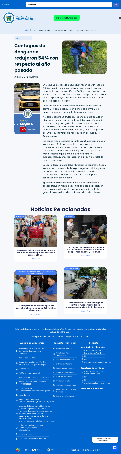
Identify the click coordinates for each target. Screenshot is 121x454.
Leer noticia (35, 258)
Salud (34, 30)
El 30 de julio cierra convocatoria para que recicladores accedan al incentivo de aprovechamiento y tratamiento (85, 249)
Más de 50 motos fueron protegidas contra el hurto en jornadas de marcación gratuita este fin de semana (85, 304)
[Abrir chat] (115, 448)
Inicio (27, 30)
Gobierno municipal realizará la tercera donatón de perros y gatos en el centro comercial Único (36, 252)
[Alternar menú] (120, 18)
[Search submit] (116, 5)
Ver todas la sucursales (92, 388)
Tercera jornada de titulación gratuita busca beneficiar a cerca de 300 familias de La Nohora (36, 308)
